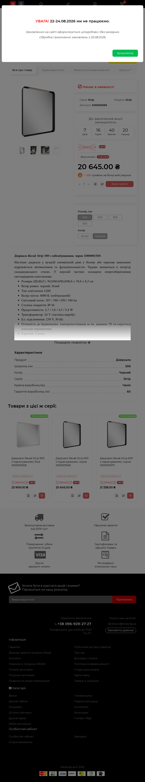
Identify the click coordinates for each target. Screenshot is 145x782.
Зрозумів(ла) (125, 53)
